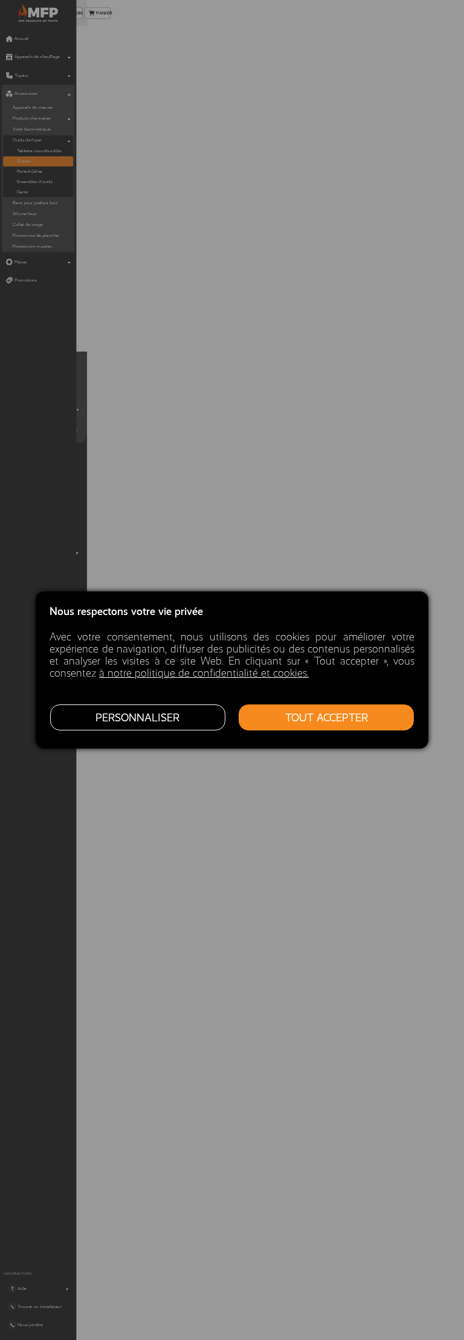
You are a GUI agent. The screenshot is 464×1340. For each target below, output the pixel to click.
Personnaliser (137, 718)
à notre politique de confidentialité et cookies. (204, 673)
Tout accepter (326, 718)
